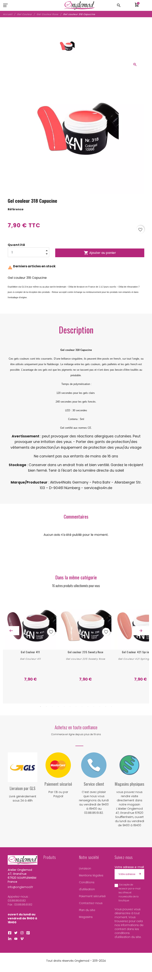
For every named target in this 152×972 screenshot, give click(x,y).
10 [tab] (94, 706)
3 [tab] (52, 706)
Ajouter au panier (100, 252)
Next (141, 630)
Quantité (16, 245)
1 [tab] (40, 706)
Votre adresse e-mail (129, 867)
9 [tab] (88, 706)
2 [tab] (46, 706)
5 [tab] (64, 706)
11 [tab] (100, 706)
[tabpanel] (30, 640)
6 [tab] (70, 706)
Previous (11, 630)
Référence (16, 209)
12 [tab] (106, 706)
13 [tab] (112, 706)
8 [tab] (82, 706)
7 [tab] (76, 706)
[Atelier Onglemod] (79, 5)
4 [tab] (58, 706)
